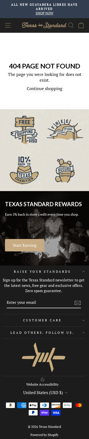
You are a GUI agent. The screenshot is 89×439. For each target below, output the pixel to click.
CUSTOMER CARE (42, 320)
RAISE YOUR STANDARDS (42, 271)
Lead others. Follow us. (42, 332)
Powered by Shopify (44, 435)
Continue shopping (44, 88)
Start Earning (24, 245)
